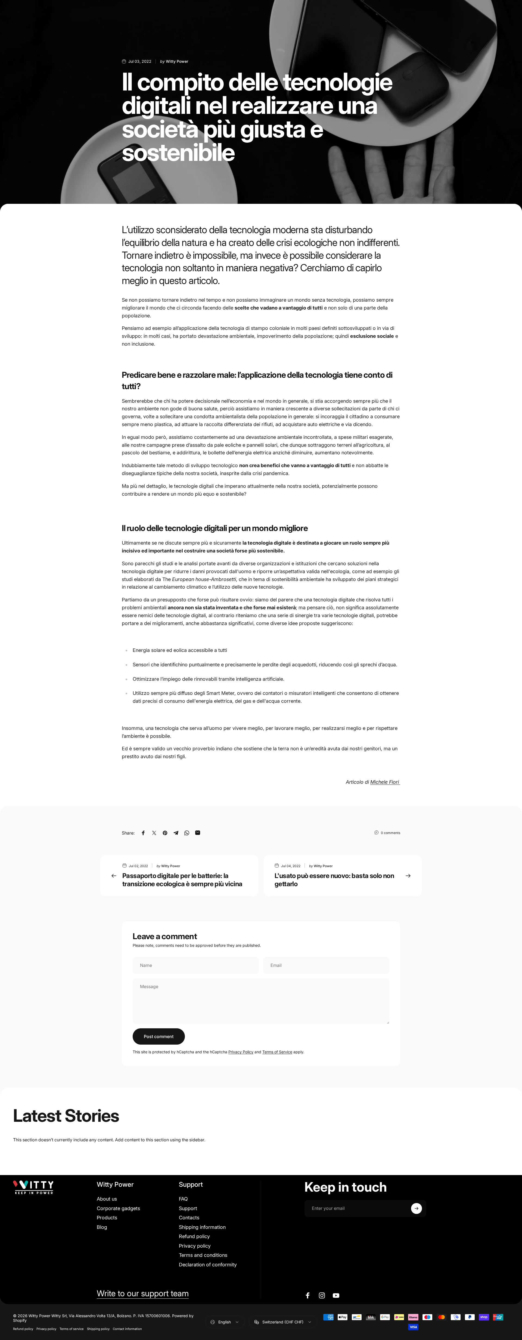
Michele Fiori (385, 782)
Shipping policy (98, 1329)
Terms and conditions (203, 1255)
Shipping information (202, 1227)
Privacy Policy (240, 1051)
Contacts (189, 1217)
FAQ (183, 1199)
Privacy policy (195, 1246)
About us (107, 1199)
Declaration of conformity (208, 1264)
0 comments (390, 833)
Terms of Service (277, 1051)
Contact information (127, 1329)
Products (107, 1217)
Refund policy (194, 1236)
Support (188, 1208)
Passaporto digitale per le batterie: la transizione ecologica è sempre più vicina (182, 880)
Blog (102, 1227)
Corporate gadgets (118, 1208)
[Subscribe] (416, 1208)
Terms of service (72, 1329)
